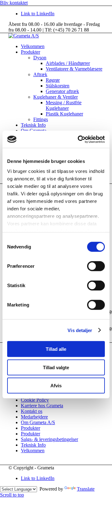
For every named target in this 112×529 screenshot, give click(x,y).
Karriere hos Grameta (42, 405)
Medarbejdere (34, 416)
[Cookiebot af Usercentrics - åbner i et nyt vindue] (79, 139)
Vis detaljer (80, 330)
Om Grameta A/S (38, 422)
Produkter (30, 428)
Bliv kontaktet (14, 2)
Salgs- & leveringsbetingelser (49, 439)
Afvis (56, 385)
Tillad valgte (56, 367)
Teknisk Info (33, 445)
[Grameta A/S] (23, 35)
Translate (86, 489)
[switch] (96, 266)
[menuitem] (62, 46)
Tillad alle (56, 349)
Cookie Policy (35, 400)
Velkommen (32, 450)
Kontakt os (31, 411)
